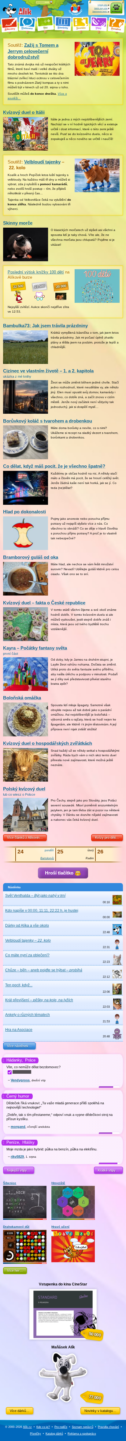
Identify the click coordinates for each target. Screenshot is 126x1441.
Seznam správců (82, 1426)
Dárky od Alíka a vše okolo (27, 925)
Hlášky (28, 1142)
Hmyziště (58, 1183)
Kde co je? (43, 1426)
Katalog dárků (54, 1433)
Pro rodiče (60, 1426)
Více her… (15, 1270)
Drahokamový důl (16, 1226)
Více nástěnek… (19, 1046)
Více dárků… (19, 1411)
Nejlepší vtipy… (18, 1170)
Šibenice (9, 1183)
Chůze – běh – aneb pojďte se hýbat (43, 970)
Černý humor (17, 1096)
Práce (30, 1060)
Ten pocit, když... (18, 985)
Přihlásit (116, 11)
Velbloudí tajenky (28, 940)
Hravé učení (60, 1226)
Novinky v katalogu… (100, 1411)
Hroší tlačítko (60, 872)
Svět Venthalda (35, 895)
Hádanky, (14, 1060)
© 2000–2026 (18, 1426)
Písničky (35, 1433)
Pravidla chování (108, 1426)
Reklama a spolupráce (82, 1433)
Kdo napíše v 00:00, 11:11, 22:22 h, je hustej (41, 910)
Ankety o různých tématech (27, 1015)
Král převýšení (39, 1000)
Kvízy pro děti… (107, 837)
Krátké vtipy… (108, 1170)
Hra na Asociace (18, 1030)
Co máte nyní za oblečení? (27, 955)
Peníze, (13, 1142)
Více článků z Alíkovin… (25, 837)
